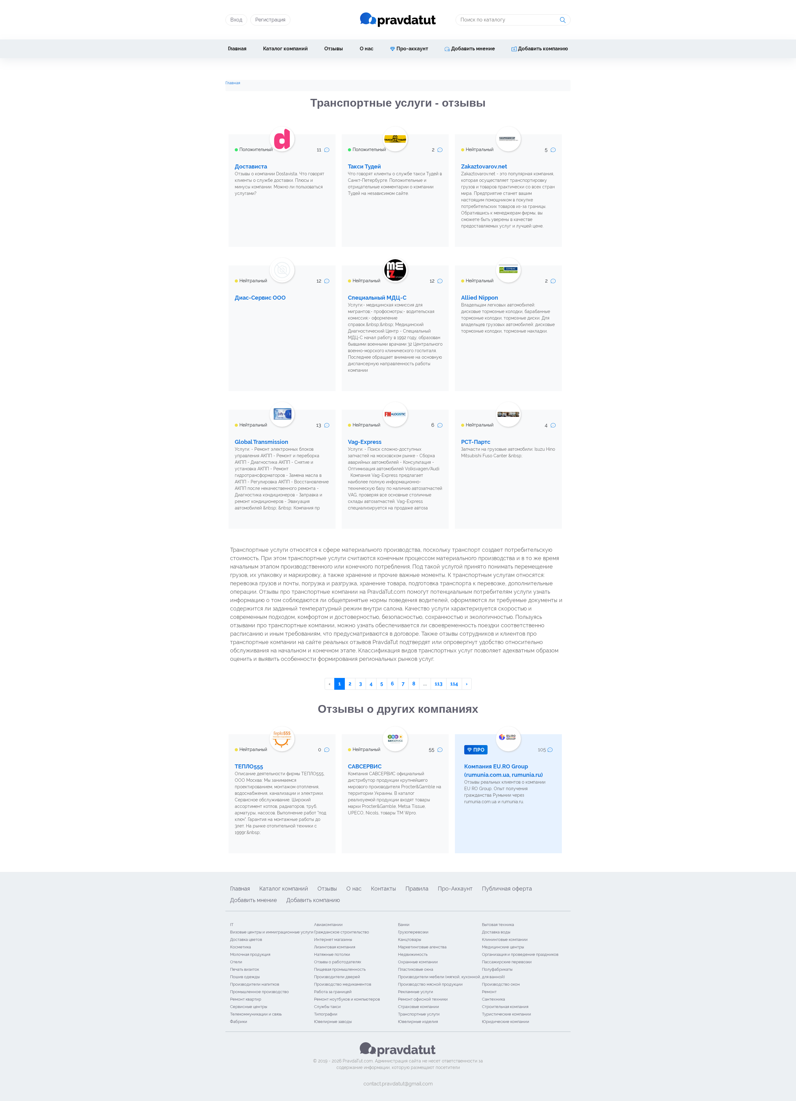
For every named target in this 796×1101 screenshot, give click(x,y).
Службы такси (327, 1006)
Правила (416, 888)
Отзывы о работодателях (337, 962)
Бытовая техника (498, 924)
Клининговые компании (505, 939)
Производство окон (501, 984)
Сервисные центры (248, 1006)
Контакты (383, 888)
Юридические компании (505, 1021)
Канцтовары (409, 939)
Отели (236, 962)
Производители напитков (254, 984)
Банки (404, 924)
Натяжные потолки (332, 954)
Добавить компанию (542, 49)
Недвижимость (413, 954)
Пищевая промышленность (340, 969)
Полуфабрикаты (497, 969)
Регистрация (270, 20)
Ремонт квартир (245, 999)
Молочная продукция (250, 954)
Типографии (325, 1014)
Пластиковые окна (415, 969)
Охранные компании (418, 962)
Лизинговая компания (334, 947)
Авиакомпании (328, 924)
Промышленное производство (259, 991)
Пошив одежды (245, 976)
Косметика (240, 947)
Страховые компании (418, 1006)
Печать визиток (244, 969)
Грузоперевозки (413, 932)
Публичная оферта (507, 888)
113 (438, 684)
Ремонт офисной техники (423, 999)
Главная (237, 49)
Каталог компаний (285, 49)
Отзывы (333, 49)
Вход (236, 20)
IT (232, 924)
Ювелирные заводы (333, 1021)
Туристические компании (506, 1014)
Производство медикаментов (342, 984)
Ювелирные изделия (418, 1021)
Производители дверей (337, 976)
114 (454, 684)
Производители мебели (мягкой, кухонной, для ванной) (451, 976)
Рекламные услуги (415, 991)
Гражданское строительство (341, 932)
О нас (366, 49)
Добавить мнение (472, 49)
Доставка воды (496, 932)
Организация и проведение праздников (520, 954)
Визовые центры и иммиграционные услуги (271, 932)
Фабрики (238, 1021)
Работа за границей (333, 991)
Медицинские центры (503, 947)
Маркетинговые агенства (422, 947)
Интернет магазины (333, 939)
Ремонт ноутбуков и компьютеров (347, 999)
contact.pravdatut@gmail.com (398, 1084)
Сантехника (493, 999)
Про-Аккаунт (455, 888)
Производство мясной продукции (430, 984)
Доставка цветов (246, 939)
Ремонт (489, 991)
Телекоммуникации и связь (256, 1014)
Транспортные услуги (419, 1014)
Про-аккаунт (411, 49)
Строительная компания (505, 1006)
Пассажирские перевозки (507, 962)
